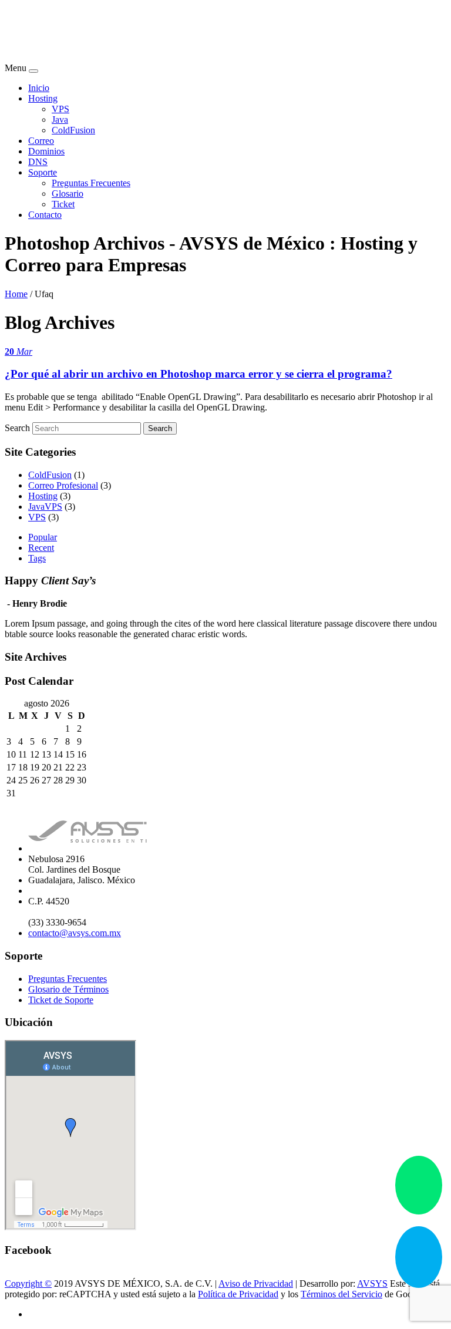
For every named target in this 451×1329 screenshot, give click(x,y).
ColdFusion (73, 130)
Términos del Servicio (341, 1294)
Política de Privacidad (238, 1294)
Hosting (43, 98)
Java (60, 120)
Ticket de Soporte (60, 1000)
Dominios (46, 151)
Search (17, 428)
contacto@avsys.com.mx (74, 933)
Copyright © (28, 1283)
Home (16, 294)
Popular (42, 537)
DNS (38, 162)
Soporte (42, 172)
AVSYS (372, 1283)
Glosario (67, 193)
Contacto (45, 215)
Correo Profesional (63, 485)
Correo (41, 141)
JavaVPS (45, 507)
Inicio (38, 88)
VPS (60, 109)
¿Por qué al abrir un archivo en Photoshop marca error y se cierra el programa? (198, 374)
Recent (41, 548)
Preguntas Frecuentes (91, 183)
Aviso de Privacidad (255, 1283)
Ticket (63, 204)
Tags (37, 558)
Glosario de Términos (68, 989)
